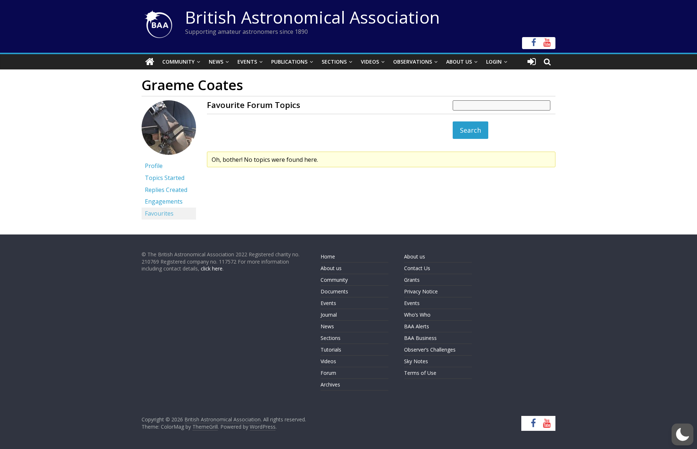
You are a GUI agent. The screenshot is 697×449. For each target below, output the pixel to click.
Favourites (159, 213)
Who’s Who (417, 314)
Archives (330, 384)
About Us (459, 61)
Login (494, 61)
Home (328, 256)
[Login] (531, 61)
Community (178, 61)
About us (331, 268)
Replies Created (166, 190)
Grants (412, 279)
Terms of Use (420, 372)
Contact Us (417, 268)
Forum (328, 372)
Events (247, 61)
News (216, 61)
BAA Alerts (416, 326)
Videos (370, 61)
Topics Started (164, 178)
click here (212, 268)
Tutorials (331, 349)
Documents (334, 291)
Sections (334, 61)
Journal (329, 314)
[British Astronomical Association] (150, 61)
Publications (289, 61)
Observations (412, 61)
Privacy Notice (421, 291)
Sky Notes (416, 361)
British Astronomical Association (312, 17)
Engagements (164, 201)
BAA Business (420, 337)
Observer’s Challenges (430, 349)
